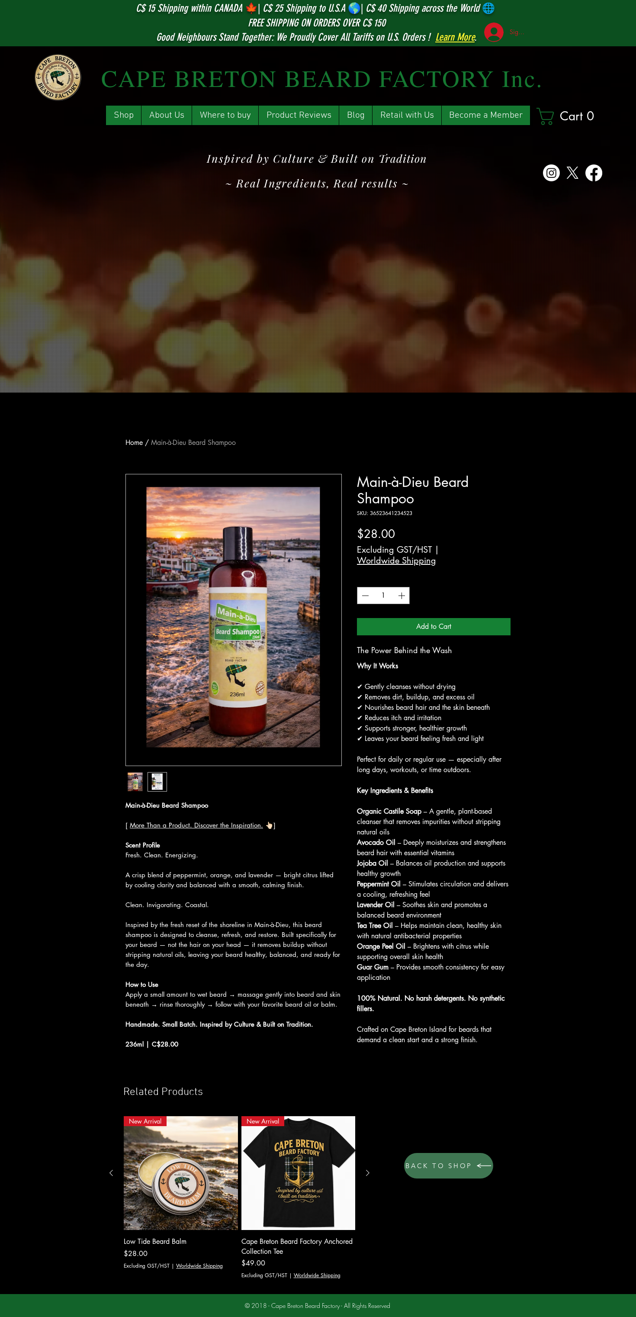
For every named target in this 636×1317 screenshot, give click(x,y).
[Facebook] (593, 172)
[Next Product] (368, 1173)
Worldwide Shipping (396, 560)
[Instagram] (551, 172)
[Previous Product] (111, 1173)
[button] (572, 116)
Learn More (455, 37)
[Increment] (402, 595)
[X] (572, 172)
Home (134, 442)
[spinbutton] (383, 595)
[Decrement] (364, 595)
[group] (239, 1198)
